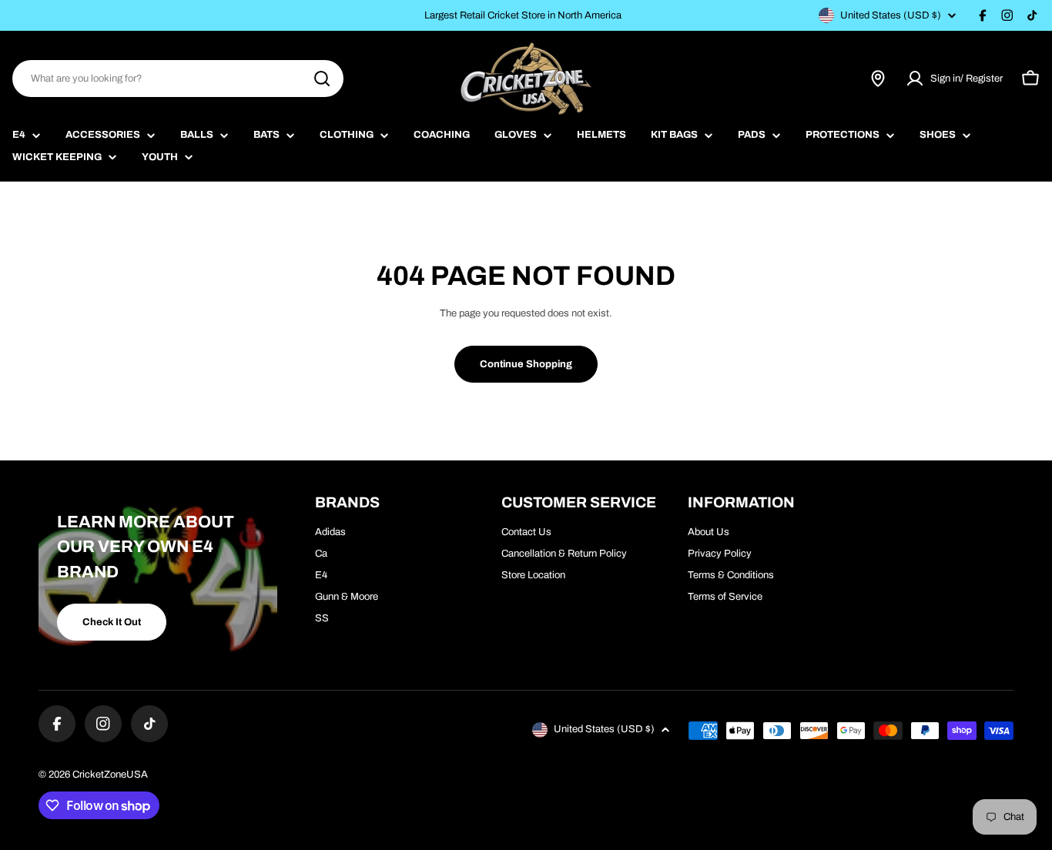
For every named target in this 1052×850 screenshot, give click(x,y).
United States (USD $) (890, 15)
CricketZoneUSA (110, 774)
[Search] (322, 78)
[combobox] (177, 78)
